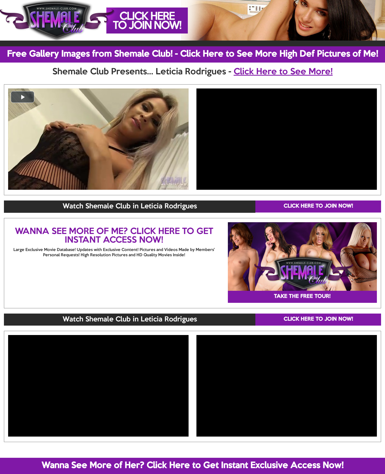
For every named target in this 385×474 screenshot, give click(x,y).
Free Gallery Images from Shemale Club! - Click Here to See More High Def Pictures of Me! (192, 54)
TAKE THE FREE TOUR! (302, 296)
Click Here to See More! (283, 72)
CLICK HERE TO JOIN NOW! (318, 206)
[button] (22, 97)
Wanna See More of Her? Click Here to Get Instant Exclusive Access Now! (193, 466)
